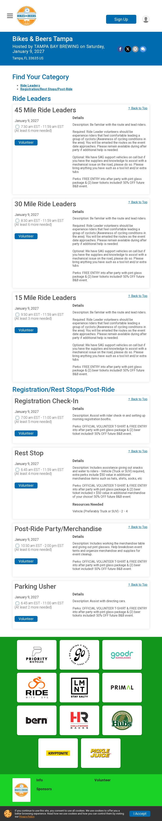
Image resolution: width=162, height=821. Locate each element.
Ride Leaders (30, 85)
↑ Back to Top (137, 108)
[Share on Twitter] (128, 49)
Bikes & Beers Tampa (42, 39)
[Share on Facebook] (120, 49)
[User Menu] (146, 19)
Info (39, 780)
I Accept (139, 814)
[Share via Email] (135, 49)
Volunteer (26, 142)
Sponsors (44, 789)
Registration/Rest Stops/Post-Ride (46, 89)
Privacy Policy (26, 816)
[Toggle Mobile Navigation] (10, 16)
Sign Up (121, 19)
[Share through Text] (143, 49)
